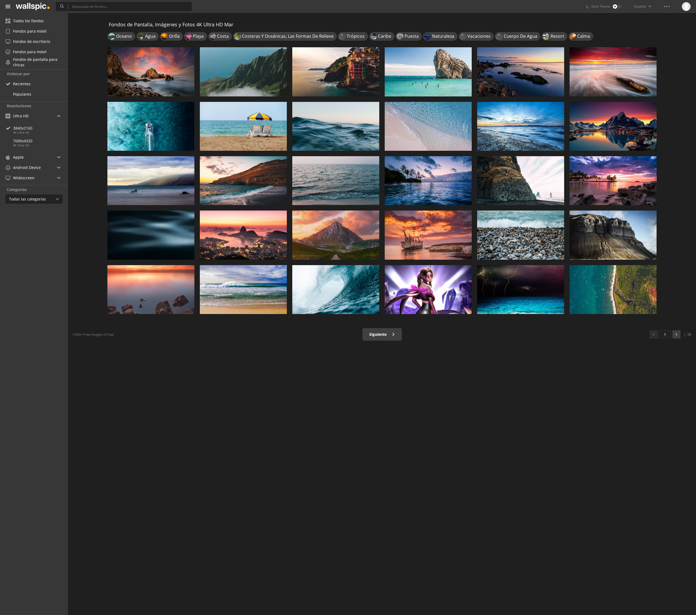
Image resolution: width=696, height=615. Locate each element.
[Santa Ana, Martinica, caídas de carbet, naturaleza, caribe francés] (428, 180)
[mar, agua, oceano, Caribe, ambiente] (520, 289)
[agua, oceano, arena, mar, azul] (428, 126)
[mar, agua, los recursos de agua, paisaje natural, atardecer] (520, 71)
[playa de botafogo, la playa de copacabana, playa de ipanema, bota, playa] (243, 235)
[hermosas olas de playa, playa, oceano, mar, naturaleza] (243, 289)
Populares (22, 94)
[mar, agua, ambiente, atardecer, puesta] (150, 289)
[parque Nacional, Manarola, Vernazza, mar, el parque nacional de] (335, 71)
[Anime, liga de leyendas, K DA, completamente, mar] (428, 289)
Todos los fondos (28, 20)
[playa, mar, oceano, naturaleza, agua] (613, 289)
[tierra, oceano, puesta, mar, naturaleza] (520, 126)
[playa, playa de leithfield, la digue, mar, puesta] (613, 71)
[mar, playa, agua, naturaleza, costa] (243, 126)
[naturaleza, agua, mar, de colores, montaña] (335, 235)
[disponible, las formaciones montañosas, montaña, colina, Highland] (243, 71)
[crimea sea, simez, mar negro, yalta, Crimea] (428, 71)
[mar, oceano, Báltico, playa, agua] (335, 180)
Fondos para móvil (29, 31)
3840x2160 (22, 128)
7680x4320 (22, 141)
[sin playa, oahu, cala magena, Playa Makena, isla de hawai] (150, 180)
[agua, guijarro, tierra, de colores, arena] (520, 235)
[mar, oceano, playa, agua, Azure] (150, 126)
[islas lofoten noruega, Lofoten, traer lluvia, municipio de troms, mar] (613, 126)
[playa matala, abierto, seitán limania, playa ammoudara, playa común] (243, 180)
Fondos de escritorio (31, 41)
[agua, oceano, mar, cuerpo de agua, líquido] (150, 235)
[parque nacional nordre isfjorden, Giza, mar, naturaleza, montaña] (613, 235)
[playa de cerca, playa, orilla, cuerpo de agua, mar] (335, 126)
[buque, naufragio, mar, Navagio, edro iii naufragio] (428, 235)
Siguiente (378, 334)
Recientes (22, 83)
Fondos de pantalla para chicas (35, 62)
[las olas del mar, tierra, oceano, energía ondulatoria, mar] (335, 289)
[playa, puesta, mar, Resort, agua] (613, 180)
